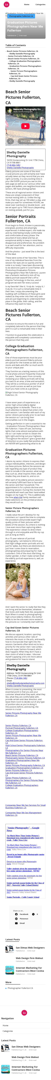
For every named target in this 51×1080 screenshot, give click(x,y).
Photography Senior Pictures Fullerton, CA (25, 757)
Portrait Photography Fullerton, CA (21, 728)
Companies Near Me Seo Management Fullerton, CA (23, 814)
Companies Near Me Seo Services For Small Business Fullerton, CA (25, 806)
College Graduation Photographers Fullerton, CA (21, 731)
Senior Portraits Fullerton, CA (21, 56)
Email (22, 923)
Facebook (24, 914)
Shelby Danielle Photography (22, 53)
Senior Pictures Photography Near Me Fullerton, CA (23, 714)
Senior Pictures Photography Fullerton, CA (25, 765)
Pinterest (24, 918)
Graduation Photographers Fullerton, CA (24, 767)
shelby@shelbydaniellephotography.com (25, 683)
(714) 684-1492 (13, 165)
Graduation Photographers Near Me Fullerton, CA (22, 761)
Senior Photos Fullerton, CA (18, 725)
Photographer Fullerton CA (21, 16)
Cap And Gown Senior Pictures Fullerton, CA (24, 741)
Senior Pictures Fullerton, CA (18, 770)
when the (18, 497)
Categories (40, 4)
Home (26, 4)
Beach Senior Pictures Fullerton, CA (22, 51)
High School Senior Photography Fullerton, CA (25, 746)
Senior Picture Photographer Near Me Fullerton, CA (23, 736)
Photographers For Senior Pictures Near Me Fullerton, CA (24, 751)
